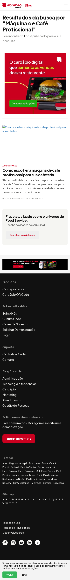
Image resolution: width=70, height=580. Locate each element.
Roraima (7, 482)
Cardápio (9, 389)
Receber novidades (22, 235)
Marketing (9, 394)
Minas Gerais (48, 471)
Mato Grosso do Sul (29, 471)
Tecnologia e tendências (19, 384)
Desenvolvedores (13, 532)
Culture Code (11, 319)
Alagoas (13, 463)
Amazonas (34, 463)
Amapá (23, 463)
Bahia (45, 463)
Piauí (39, 475)
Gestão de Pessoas (15, 405)
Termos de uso (11, 522)
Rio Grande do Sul (35, 478)
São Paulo (36, 482)
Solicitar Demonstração (18, 329)
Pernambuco (28, 475)
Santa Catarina (21, 482)
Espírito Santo (28, 467)
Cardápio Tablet (13, 289)
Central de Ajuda (14, 354)
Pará (58, 471)
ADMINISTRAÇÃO (9, 166)
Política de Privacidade (27, 566)
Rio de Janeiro (50, 475)
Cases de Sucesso (15, 324)
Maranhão (51, 467)
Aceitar (10, 574)
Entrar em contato (19, 438)
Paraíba (6, 475)
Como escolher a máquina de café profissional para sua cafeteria (31, 172)
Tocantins (58, 482)
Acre (4, 463)
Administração (12, 378)
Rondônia (52, 478)
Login (6, 335)
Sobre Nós (9, 313)
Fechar (24, 575)
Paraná (15, 475)
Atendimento (11, 400)
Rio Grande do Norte (13, 478)
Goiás (40, 467)
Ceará (52, 463)
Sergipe (47, 482)
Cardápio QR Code (15, 294)
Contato (8, 359)
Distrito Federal (10, 467)
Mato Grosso (9, 471)
